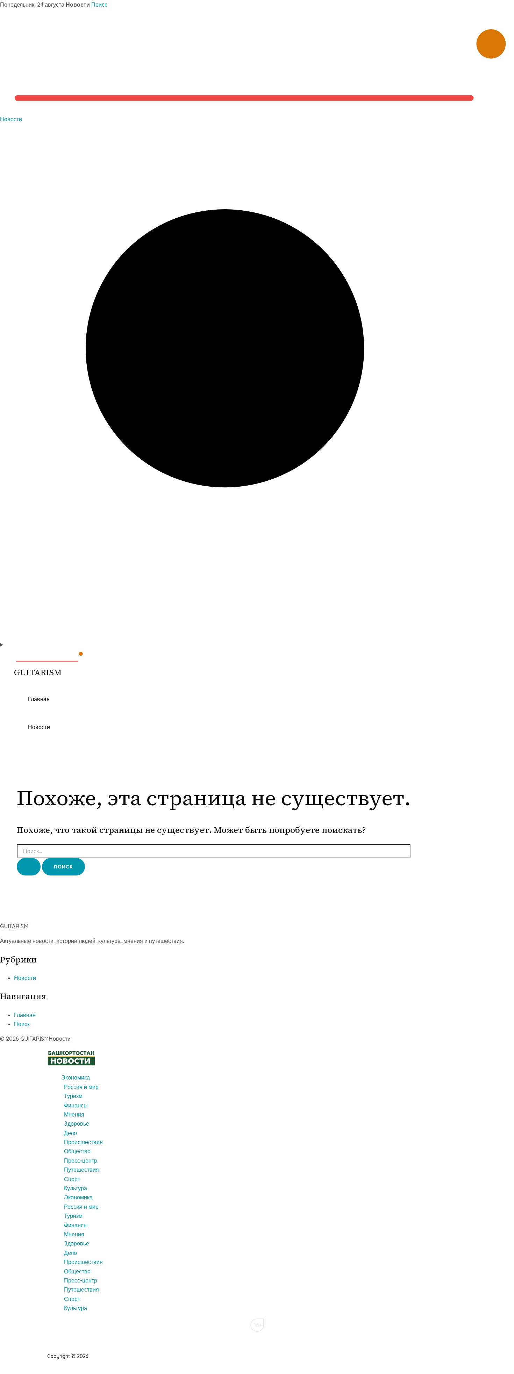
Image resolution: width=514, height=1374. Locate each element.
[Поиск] (257, 635)
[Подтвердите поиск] (29, 866)
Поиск (99, 4)
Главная (39, 699)
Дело (70, 1132)
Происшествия (83, 1142)
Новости (11, 119)
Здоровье (76, 1123)
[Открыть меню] (257, 644)
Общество (77, 1151)
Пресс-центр (80, 1160)
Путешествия (81, 1169)
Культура (75, 1188)
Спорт (72, 1179)
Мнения (74, 1114)
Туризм (73, 1095)
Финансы (76, 1105)
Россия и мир (81, 1086)
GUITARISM (38, 672)
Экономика (75, 1077)
